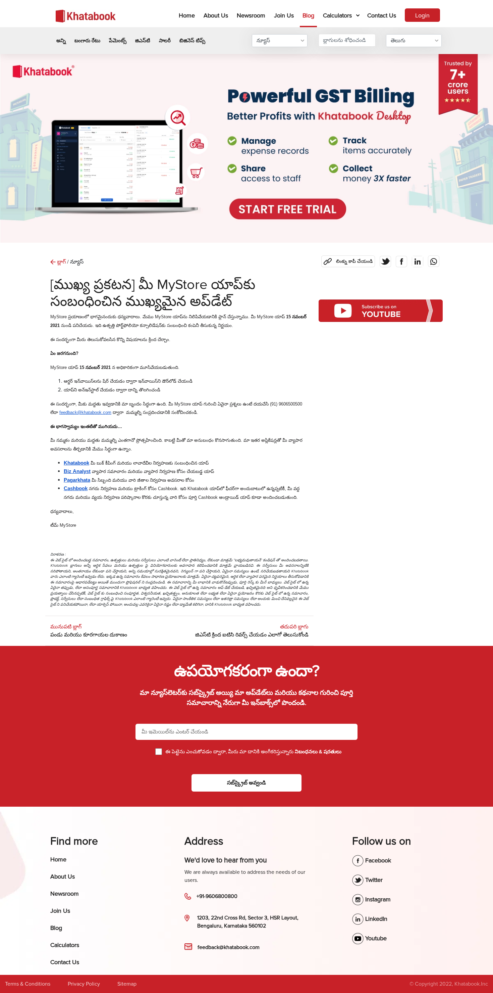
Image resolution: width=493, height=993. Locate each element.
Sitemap (126, 984)
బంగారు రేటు (87, 41)
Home (188, 15)
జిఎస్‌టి (142, 41)
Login (422, 15)
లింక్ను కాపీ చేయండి (349, 259)
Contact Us (381, 15)
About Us (216, 15)
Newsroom (251, 15)
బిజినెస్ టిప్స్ (192, 41)
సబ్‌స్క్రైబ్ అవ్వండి (246, 782)
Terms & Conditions (27, 984)
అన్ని (61, 41)
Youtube (375, 938)
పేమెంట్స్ (117, 41)
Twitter (373, 880)
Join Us (284, 15)
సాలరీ (165, 41)
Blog (308, 15)
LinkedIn (375, 919)
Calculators (337, 15)
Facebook (377, 860)
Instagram (377, 899)
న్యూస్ (263, 40)
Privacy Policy (84, 984)
